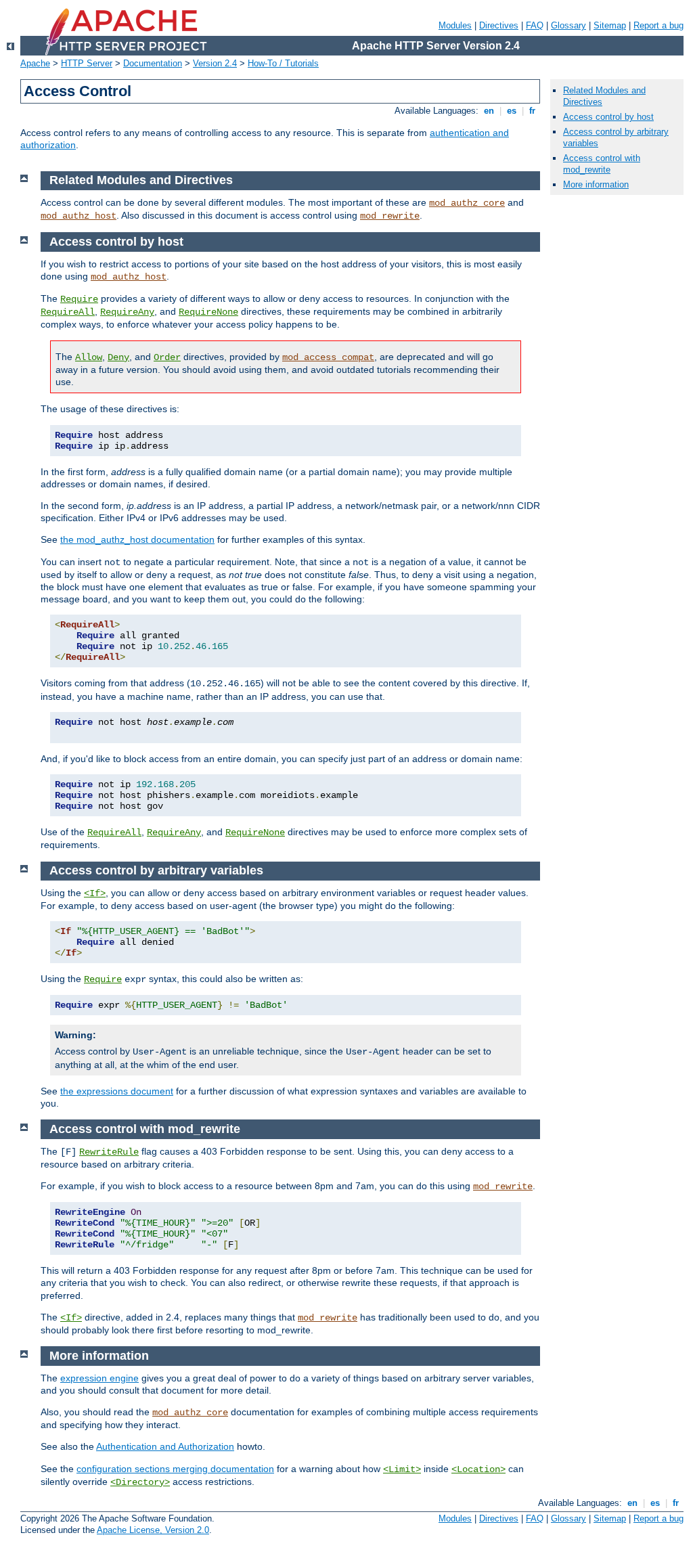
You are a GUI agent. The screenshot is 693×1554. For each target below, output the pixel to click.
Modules (455, 25)
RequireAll (68, 312)
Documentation (152, 63)
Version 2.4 (215, 63)
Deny (118, 357)
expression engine (99, 1378)
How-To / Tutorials (283, 63)
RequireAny (127, 312)
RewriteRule (109, 1152)
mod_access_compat (328, 357)
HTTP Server (86, 63)
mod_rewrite (390, 215)
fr (532, 111)
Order (167, 357)
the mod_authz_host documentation (137, 539)
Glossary (568, 25)
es (511, 111)
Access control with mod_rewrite (601, 164)
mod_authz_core (467, 203)
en (489, 111)
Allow (88, 357)
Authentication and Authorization (165, 1446)
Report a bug (658, 25)
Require (79, 299)
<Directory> (140, 1482)
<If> (95, 893)
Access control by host (608, 117)
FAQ (534, 25)
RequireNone (208, 312)
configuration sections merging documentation (175, 1468)
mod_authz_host (78, 215)
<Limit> (402, 1469)
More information (596, 184)
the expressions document (116, 1091)
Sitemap (610, 25)
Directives (498, 25)
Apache (35, 63)
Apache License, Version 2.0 (153, 1530)
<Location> (478, 1469)
